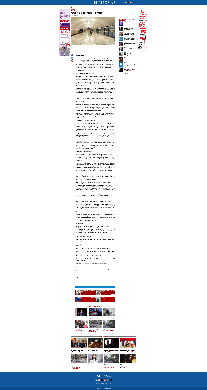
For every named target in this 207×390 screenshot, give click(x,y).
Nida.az (78, 7)
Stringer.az (98, 7)
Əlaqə (106, 383)
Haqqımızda (97, 383)
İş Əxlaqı (110, 383)
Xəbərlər (102, 383)
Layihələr (128, 7)
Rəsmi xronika (83, 7)
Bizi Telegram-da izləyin (95, 286)
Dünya (94, 7)
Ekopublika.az (110, 7)
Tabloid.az (104, 7)
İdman (124, 7)
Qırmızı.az (89, 7)
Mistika (119, 7)
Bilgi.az (115, 7)
